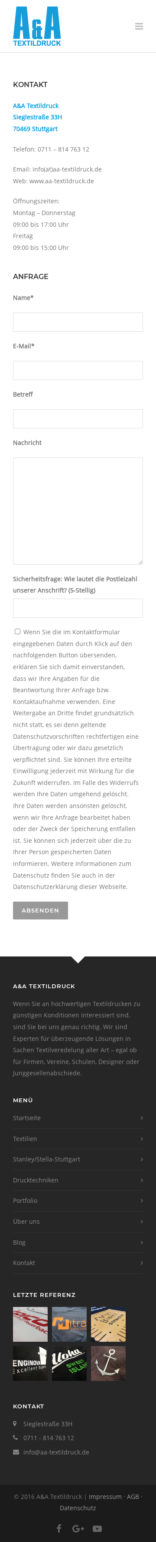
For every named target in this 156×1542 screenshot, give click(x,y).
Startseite (27, 1118)
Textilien (25, 1139)
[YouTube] (97, 1528)
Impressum (105, 1496)
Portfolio (25, 1200)
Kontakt (24, 1263)
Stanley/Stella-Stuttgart (46, 1159)
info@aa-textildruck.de (56, 1452)
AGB (133, 1496)
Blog (19, 1242)
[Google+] (78, 1528)
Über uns (26, 1221)
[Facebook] (59, 1528)
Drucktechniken (35, 1180)
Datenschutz (78, 1508)
